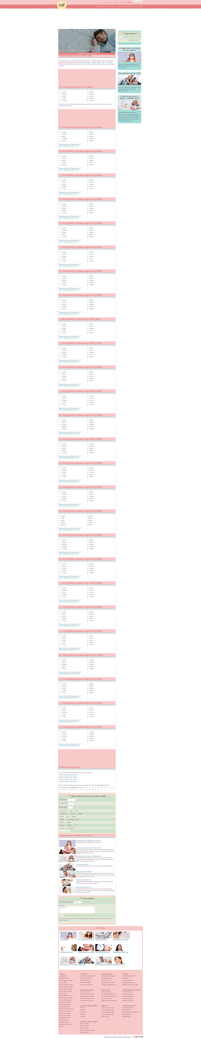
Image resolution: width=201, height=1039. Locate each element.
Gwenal (92, 282)
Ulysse (64, 612)
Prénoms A (83, 1007)
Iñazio (64, 326)
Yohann (65, 712)
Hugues (92, 304)
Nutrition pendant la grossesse (108, 1000)
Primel (64, 500)
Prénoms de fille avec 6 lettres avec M (69, 432)
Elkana (64, 232)
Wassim (92, 662)
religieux (68, 822)
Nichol (91, 452)
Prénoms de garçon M (127, 996)
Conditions (115, 1037)
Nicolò (64, 450)
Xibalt (91, 690)
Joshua (92, 352)
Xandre (64, 686)
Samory (92, 572)
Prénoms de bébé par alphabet (89, 1005)
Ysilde (64, 716)
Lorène (64, 402)
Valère (64, 635)
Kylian (64, 378)
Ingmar (92, 328)
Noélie (64, 448)
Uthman (65, 618)
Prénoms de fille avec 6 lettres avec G (69, 288)
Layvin (88, 62)
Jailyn (91, 354)
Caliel (64, 184)
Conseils (61, 1026)
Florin (91, 258)
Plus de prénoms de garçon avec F (68, 266)
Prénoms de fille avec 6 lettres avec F (69, 264)
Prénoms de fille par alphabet (87, 1030)
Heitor (91, 306)
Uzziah (91, 612)
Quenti (90, 520)
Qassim (91, 516)
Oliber (91, 476)
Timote (92, 590)
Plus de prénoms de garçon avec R (68, 553)
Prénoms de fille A (84, 1023)
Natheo (65, 452)
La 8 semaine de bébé (107, 1007)
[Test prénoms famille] (129, 80)
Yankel (91, 710)
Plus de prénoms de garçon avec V (68, 649)
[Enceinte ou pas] (135, 1037)
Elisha (91, 236)
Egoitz (91, 232)
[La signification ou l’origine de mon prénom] (129, 57)
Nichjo (91, 448)
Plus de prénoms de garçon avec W (68, 673)
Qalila (63, 518)
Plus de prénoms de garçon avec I (68, 338)
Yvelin (91, 712)
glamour (74, 816)
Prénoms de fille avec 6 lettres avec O (69, 480)
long (71, 810)
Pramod (92, 496)
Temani (65, 596)
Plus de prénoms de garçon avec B (68, 170)
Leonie (92, 96)
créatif (62, 816)
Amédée (65, 138)
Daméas (65, 212)
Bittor (91, 162)
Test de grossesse (107, 974)
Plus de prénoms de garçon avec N (68, 457)
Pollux (91, 492)
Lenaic (91, 404)
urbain (62, 825)
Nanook (92, 444)
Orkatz (64, 472)
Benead (65, 164)
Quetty (90, 518)
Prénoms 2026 (138, 6)
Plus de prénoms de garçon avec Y (68, 721)
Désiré (64, 208)
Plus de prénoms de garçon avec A (68, 146)
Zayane (65, 734)
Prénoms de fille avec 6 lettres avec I (69, 336)
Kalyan (92, 374)
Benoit (64, 156)
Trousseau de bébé (127, 980)
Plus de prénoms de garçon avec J (68, 362)
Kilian (91, 380)
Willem (64, 668)
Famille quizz (81, 964)
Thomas (110, 62)
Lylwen (92, 398)
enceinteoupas (62, 5)
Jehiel (91, 348)
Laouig (92, 402)
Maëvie (64, 420)
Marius (64, 424)
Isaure (64, 330)
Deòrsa (64, 210)
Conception (102, 6)
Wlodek (92, 668)
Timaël (93, 62)
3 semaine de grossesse (87, 994)
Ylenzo (64, 707)
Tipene (92, 588)
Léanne (92, 100)
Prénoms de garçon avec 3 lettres (68, 774)
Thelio (91, 592)
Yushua (92, 716)
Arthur (91, 136)
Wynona (92, 659)
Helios (64, 308)
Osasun (92, 472)
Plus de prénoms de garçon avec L (68, 410)
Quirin (63, 520)
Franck (64, 256)
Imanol (91, 324)
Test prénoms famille (81, 864)
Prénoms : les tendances (83, 880)
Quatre (90, 522)
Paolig (91, 494)
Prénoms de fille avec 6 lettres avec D (69, 216)
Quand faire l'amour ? (85, 980)
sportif (62, 822)
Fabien (64, 252)
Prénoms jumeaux (63, 1019)
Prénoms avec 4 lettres (65, 1013)
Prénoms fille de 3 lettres (65, 1000)
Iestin (91, 330)
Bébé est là (105, 1005)
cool (67, 816)
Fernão (64, 254)
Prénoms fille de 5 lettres (83, 887)
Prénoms (116, 2)
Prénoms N (83, 1016)
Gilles (91, 276)
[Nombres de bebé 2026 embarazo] (140, 1037)
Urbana (65, 620)
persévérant (63, 813)
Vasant (91, 644)
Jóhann (65, 356)
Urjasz (91, 618)
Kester (91, 376)
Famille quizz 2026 (63, 978)
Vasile (91, 640)
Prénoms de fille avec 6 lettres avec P (69, 504)
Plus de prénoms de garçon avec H (68, 314)
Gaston (92, 278)
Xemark (65, 683)
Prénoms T (83, 1014)
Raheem (92, 546)
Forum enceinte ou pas (129, 1005)
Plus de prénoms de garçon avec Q (68, 530)
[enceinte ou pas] (77, 53)
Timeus (92, 596)
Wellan (91, 98)
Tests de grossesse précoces (108, 984)
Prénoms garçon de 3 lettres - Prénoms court (88, 848)
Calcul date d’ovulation (85, 978)
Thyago (65, 594)
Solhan (64, 568)
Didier (91, 210)
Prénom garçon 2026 (64, 1006)
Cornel (91, 186)
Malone (92, 426)
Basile (64, 158)
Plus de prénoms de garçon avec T (68, 601)
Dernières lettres (63, 807)
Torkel (91, 594)
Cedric (64, 180)
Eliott (64, 228)
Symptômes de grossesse (120, 952)
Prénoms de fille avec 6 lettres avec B (69, 168)
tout (76, 810)
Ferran (91, 252)
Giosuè (65, 280)
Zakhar (64, 740)
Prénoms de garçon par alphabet (132, 989)
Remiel (91, 540)
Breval (91, 164)
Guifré (64, 284)
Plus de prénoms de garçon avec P (68, 506)
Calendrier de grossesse (102, 952)
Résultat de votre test (66, 952)
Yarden (64, 714)
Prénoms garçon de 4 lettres (68, 964)
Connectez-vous (63, 104)
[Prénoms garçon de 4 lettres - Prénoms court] (129, 105)
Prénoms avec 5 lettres (65, 1011)
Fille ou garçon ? (63, 993)
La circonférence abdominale (108, 994)
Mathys (92, 422)
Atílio (64, 136)
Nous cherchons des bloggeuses (130, 1012)
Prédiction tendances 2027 (65, 987)
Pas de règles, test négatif (120, 939)
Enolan (64, 236)
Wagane (65, 664)
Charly (91, 184)
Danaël (64, 206)
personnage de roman (72, 819)
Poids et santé (106, 989)
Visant (91, 638)
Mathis (64, 422)
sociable (80, 813)
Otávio (64, 468)
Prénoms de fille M (84, 1025)
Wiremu (92, 664)
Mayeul (92, 428)
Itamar (91, 332)
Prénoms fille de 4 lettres (65, 995)
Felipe (64, 260)
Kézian (91, 91)
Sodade (65, 572)
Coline (64, 188)
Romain (65, 540)
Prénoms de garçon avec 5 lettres (68, 779)
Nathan (65, 444)
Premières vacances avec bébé (130, 984)
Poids (110, 2)
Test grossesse (123, 2)
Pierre (64, 492)
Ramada (65, 548)
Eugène (65, 230)
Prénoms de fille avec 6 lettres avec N (69, 456)
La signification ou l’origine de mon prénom (88, 840)
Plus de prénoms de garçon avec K (68, 386)
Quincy (63, 524)
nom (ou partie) (63, 799)
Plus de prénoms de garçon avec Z (68, 745)
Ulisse (91, 616)
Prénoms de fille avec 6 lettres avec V (69, 648)
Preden (92, 498)
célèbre (62, 819)
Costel (91, 182)
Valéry (64, 638)
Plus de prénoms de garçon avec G (68, 290)
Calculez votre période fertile (87, 976)
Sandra (64, 570)
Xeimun (92, 688)
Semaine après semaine (87, 989)
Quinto (90, 524)
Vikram (91, 642)
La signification (64, 939)
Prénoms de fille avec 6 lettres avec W (69, 672)
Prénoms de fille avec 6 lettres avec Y (69, 720)
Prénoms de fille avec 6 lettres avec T (69, 600)
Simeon (92, 568)
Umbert (92, 614)
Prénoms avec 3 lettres (65, 1017)
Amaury (92, 138)
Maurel (91, 420)
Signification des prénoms (65, 1024)
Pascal (64, 496)
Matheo (65, 428)
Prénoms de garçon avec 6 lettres (68, 781)
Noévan (65, 446)
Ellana (91, 234)
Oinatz (64, 474)
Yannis (91, 707)
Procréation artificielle (85, 982)
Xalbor (91, 692)
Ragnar (92, 548)
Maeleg (92, 424)
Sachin (92, 566)
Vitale (91, 635)
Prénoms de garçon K (127, 1000)
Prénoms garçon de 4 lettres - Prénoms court (88, 856)
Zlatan (91, 736)
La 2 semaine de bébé (107, 1010)
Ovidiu (64, 476)
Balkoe (64, 162)
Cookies (120, 1037)
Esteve (91, 230)
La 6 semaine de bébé (107, 1014)
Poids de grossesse (128, 6)
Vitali (64, 642)
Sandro (92, 564)
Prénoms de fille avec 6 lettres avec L (69, 408)
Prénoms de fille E (84, 1032)
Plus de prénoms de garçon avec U (68, 625)
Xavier (64, 688)
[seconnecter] (128, 2)
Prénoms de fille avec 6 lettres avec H (69, 312)
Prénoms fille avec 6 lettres (65, 989)
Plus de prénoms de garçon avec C (68, 194)
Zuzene (92, 731)
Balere (91, 160)
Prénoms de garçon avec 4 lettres (68, 777)
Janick (91, 356)
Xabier (64, 692)
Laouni (92, 400)
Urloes (64, 616)
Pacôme (65, 494)
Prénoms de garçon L (127, 991)
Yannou (92, 714)
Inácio (64, 328)
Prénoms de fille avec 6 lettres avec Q (69, 528)
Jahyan (65, 352)
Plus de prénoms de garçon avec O (68, 481)
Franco (92, 256)
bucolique (69, 825)
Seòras (64, 566)
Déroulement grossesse (128, 982)
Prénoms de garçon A (127, 994)
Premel (91, 500)
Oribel (91, 474)
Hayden (65, 306)
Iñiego (64, 324)
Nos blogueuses (126, 1016)
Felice (64, 258)
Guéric (91, 280)
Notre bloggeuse (126, 1014)
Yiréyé (64, 710)
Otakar (91, 470)
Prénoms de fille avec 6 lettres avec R (69, 552)
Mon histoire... (125, 978)
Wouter (92, 666)
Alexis (64, 132)
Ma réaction (62, 905)
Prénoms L (83, 1010)
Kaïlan (99, 62)
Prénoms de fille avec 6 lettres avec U (69, 624)
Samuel (65, 564)
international (70, 828)
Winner (64, 662)
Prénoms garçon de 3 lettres (86, 952)
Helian (91, 300)
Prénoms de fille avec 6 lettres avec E (69, 240)
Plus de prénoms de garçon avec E (68, 242)
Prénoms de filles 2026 (64, 1004)
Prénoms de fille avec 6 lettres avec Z (69, 744)
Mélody (65, 426)
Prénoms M (83, 1012)
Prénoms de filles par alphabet (89, 1021)
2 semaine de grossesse (87, 998)
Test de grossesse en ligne (86, 939)
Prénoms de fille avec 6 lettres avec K (69, 384)
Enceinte (105, 2)
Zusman (65, 736)
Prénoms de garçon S (127, 998)
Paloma (65, 498)
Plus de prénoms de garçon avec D (68, 218)
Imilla (64, 332)
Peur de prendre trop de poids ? (109, 996)
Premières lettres (63, 803)
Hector (64, 302)
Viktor (64, 640)
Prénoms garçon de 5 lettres (83, 871)
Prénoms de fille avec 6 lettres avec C (69, 192)
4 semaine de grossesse (87, 996)
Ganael (92, 284)
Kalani (91, 378)
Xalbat (91, 686)
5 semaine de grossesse (87, 1000)
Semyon (92, 570)
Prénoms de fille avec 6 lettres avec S (69, 576)
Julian (91, 350)
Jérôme (92, 94)
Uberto (91, 620)
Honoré (65, 300)
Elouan (92, 228)
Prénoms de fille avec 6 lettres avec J (69, 360)
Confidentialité (126, 1037)
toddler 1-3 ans (105, 1016)
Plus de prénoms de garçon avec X (68, 697)
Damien (65, 204)
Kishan (64, 380)
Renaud (65, 546)
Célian (64, 182)
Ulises (64, 614)
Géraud (65, 282)
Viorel (64, 644)
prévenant (72, 813)
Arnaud (65, 134)
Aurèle (64, 140)
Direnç (91, 204)
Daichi (91, 212)
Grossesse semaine (85, 991)
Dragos (92, 208)
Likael (64, 404)
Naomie (92, 446)
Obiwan (65, 470)
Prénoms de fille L (84, 1028)
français (62, 828)
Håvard (64, 304)
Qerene (63, 516)
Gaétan (65, 276)
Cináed (64, 186)
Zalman (92, 734)
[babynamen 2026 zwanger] (138, 1037)
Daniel (91, 206)
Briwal (91, 156)
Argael (91, 132)
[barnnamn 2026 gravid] (142, 1037)
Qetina (63, 522)
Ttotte (64, 592)
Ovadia (92, 468)
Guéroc (65, 278)
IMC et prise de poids (106, 998)
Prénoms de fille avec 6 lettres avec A (69, 144)
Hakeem (92, 308)
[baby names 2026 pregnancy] (136, 1037)
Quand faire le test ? (119, 964)
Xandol (92, 683)
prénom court (63, 810)
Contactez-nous (108, 1037)
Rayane (92, 544)
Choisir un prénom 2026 (65, 1002)
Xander (64, 690)
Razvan (65, 542)
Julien (103, 62)
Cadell (91, 180)
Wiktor (64, 666)
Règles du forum (126, 1010)
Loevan (92, 396)
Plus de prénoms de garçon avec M (68, 433)
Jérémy (65, 354)
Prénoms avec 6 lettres (65, 1015)
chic (76, 825)
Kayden (65, 376)
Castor (91, 188)
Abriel (91, 140)
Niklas (91, 450)
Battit (64, 160)
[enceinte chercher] (130, 2)
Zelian (64, 731)
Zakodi (92, 738)
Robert (91, 542)
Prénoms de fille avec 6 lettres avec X (69, 696)
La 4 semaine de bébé (107, 1012)
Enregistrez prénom (64, 1022)
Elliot (64, 234)
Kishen (92, 372)
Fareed (92, 260)
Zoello (64, 738)
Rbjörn (64, 544)
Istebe (91, 326)
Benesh (92, 158)
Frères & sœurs (63, 982)
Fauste (92, 254)
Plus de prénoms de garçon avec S (68, 577)
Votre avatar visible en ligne (66, 901)
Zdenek (92, 740)
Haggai (92, 302)
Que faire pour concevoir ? (86, 984)
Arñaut (91, 134)
